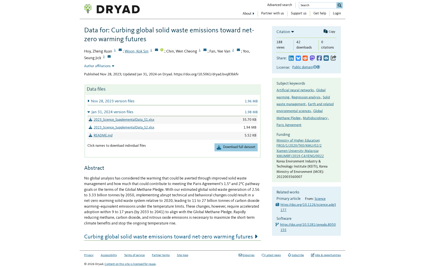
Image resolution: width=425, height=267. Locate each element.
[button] (172, 101)
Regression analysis (306, 97)
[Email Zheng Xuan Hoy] (120, 50)
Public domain (302, 67)
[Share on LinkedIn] (291, 58)
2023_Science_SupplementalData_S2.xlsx (124, 127)
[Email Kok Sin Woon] (156, 50)
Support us (299, 13)
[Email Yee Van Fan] (238, 50)
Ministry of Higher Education (297, 140)
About (247, 14)
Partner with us (272, 13)
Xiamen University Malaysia (297, 151)
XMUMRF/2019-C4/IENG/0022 (300, 156)
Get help (319, 13)
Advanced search (279, 5)
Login (337, 13)
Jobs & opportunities (328, 255)
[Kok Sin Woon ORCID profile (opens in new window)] (161, 50)
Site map (182, 255)
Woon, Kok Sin (137, 51)
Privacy (89, 255)
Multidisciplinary (315, 118)
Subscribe (298, 255)
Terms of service (134, 255)
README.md (103, 135)
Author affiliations (97, 66)
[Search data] (339, 5)
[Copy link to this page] (333, 58)
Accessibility (109, 255)
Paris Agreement (288, 125)
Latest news (273, 255)
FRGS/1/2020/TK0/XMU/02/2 (299, 146)
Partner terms (161, 255)
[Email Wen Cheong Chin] (205, 50)
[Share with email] (326, 58)
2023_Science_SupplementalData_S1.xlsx (124, 120)
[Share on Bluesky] (298, 58)
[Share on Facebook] (319, 58)
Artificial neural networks (295, 90)
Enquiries (249, 255)
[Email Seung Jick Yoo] (109, 57)
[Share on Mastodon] (312, 58)
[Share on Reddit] (305, 58)
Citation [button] (283, 32)
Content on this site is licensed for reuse (130, 264)
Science (320, 199)
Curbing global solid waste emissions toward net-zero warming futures (168, 237)
